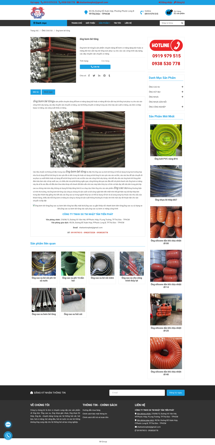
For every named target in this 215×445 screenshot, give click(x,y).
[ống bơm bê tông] (37, 12)
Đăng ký (180, 2)
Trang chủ (34, 31)
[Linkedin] (99, 75)
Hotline (148, 11)
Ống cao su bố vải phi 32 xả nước (44, 279)
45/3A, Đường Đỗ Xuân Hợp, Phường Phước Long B (111, 11)
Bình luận (48, 92)
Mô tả (35, 92)
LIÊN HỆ (128, 23)
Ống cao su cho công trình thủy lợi (132, 279)
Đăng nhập (166, 2)
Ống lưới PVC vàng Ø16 (166, 158)
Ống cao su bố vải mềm (102, 278)
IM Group (103, 442)
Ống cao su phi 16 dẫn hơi (73, 279)
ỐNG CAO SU (47, 31)
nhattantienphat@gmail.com (93, 2)
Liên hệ (96, 67)
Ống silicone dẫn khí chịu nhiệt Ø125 (166, 329)
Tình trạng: (84, 61)
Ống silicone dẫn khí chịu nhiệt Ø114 (166, 285)
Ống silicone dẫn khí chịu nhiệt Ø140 (166, 373)
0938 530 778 (68, 2)
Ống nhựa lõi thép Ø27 (166, 199)
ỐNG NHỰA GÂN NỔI (157, 102)
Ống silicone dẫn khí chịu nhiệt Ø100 (166, 242)
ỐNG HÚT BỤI (154, 92)
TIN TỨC (117, 23)
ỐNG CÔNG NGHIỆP (157, 107)
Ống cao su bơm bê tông (44, 314)
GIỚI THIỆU (90, 23)
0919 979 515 (50, 2)
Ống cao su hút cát (73, 314)
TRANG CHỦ (76, 23)
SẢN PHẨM (104, 23)
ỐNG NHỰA (154, 97)
